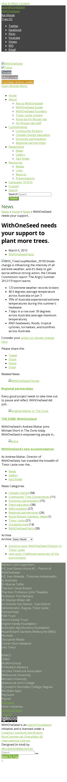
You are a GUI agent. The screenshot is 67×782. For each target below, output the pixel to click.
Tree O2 (6, 19)
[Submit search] (36, 753)
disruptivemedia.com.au (17, 748)
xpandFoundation (13, 7)
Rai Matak (8, 15)
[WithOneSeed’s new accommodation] (13, 441)
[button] (13, 355)
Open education (19, 505)
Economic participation (24, 501)
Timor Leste (17, 520)
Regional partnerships (17, 389)
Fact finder (16, 479)
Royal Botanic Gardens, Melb (28, 517)
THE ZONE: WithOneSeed (19, 419)
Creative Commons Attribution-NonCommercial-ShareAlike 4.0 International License (22, 737)
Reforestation (18, 509)
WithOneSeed (10, 11)
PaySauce (7, 703)
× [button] (2, 760)
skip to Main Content (15, 3)
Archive (6, 539)
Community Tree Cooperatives (29, 497)
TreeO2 (6, 714)
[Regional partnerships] (24, 381)
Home (16, 212)
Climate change (19, 493)
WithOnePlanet (11, 710)
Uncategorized (18, 524)
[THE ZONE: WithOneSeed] (28, 411)
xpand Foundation (39, 725)
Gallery (13, 475)
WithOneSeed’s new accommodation (27, 449)
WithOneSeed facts (21, 254)
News (5, 212)
